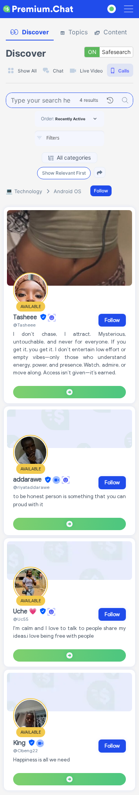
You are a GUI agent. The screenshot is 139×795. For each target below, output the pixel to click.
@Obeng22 (25, 750)
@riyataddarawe (31, 487)
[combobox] (69, 138)
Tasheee (26, 317)
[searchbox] (81, 138)
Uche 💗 (25, 611)
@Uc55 (21, 619)
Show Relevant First (64, 173)
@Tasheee (24, 325)
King (20, 743)
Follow (101, 191)
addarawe (28, 480)
